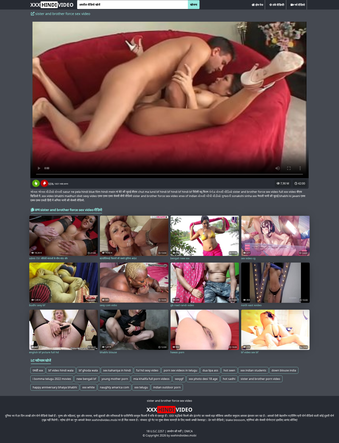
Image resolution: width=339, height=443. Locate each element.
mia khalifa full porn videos (151, 379)
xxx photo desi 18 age (203, 379)
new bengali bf (86, 379)
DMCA (188, 431)
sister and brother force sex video (169, 401)
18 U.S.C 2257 (155, 431)
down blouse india (284, 370)
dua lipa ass (210, 370)
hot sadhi (229, 379)
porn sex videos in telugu (180, 370)
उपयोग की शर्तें (174, 431)
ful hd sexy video (147, 370)
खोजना (193, 5)
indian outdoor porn (167, 387)
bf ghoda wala (88, 370)
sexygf (179, 379)
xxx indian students (253, 370)
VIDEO (51, 4)
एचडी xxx (38, 370)
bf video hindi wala (60, 370)
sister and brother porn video (260, 379)
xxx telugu (141, 387)
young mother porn (115, 379)
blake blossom (235, 420)
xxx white (88, 387)
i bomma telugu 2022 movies (52, 379)
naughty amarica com (114, 387)
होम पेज (259, 5)
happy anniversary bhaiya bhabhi (55, 387)
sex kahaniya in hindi (117, 370)
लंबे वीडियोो (278, 5)
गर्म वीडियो (299, 5)
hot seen (229, 370)
